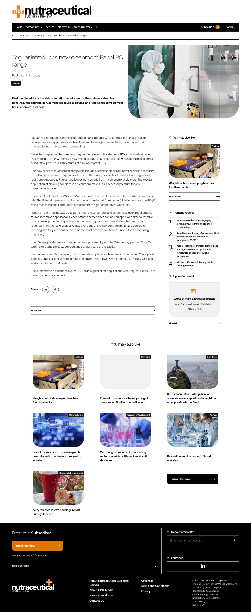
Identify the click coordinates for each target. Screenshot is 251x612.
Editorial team (83, 27)
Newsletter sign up (101, 595)
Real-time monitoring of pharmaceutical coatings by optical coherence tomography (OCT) (198, 237)
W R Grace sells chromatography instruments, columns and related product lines (194, 224)
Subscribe (207, 27)
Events (50, 27)
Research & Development (138, 415)
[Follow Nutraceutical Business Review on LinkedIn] (203, 567)
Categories (32, 27)
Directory (64, 27)
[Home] (13, 35)
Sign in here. (41, 555)
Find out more (20, 566)
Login (229, 27)
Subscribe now (180, 479)
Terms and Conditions (155, 586)
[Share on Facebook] (55, 289)
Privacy (145, 591)
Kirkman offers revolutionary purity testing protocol (195, 264)
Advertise (147, 580)
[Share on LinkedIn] (45, 289)
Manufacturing (76, 415)
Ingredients (212, 357)
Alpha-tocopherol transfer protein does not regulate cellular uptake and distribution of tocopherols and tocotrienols (197, 251)
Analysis (16, 83)
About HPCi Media (101, 590)
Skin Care (145, 357)
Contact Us (96, 600)
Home (19, 27)
